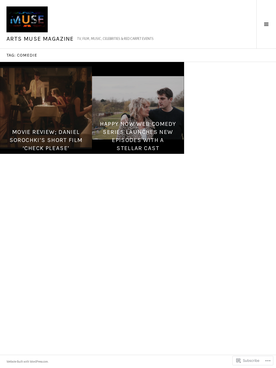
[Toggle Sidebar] (266, 24)
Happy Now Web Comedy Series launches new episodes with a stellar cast (138, 136)
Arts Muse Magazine (40, 38)
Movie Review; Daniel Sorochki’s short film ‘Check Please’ (46, 140)
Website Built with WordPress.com (27, 361)
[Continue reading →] (46, 108)
